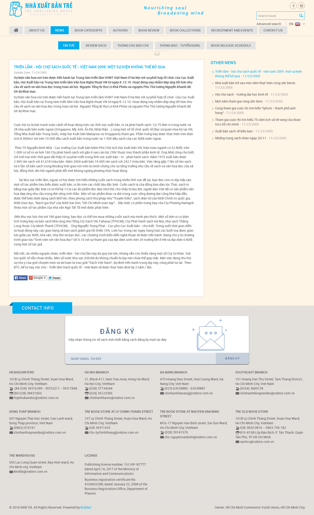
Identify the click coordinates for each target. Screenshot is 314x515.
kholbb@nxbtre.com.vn (30, 471)
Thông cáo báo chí (132, 45)
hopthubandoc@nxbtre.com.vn (36, 397)
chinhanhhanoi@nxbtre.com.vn (112, 397)
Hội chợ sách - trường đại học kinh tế (241, 94)
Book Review (148, 30)
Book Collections (185, 30)
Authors (120, 30)
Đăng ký (232, 358)
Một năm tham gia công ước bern (239, 101)
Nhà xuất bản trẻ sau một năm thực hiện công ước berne (255, 83)
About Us (37, 30)
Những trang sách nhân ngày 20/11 (240, 138)
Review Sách (96, 45)
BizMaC (86, 507)
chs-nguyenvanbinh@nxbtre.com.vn (191, 437)
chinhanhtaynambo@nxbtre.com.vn (40, 432)
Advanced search (269, 24)
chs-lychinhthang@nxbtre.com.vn (113, 432)
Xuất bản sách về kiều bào (234, 131)
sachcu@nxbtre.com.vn (257, 441)
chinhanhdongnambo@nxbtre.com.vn (267, 393)
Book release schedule (231, 45)
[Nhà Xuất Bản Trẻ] (41, 9)
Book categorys (88, 30)
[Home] (16, 30)
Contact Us (273, 30)
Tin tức (69, 45)
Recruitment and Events (232, 30)
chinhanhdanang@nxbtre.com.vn (189, 393)
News (59, 30)
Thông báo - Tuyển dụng (180, 45)
